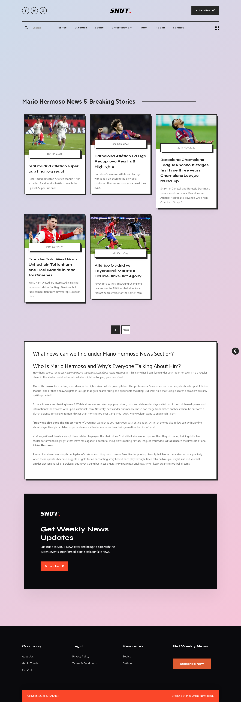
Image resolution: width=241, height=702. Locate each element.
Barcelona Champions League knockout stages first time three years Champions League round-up (184, 170)
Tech (143, 27)
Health (160, 27)
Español (27, 670)
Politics (61, 27)
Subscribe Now (192, 663)
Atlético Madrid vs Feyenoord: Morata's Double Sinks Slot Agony (118, 270)
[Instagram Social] (43, 10)
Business (80, 27)
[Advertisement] (120, 62)
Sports (99, 27)
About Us (28, 656)
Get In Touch (30, 663)
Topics (127, 656)
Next (126, 330)
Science (179, 27)
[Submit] (26, 28)
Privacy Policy (80, 656)
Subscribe (203, 10)
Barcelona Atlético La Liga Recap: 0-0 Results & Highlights (120, 161)
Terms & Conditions (84, 663)
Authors (127, 663)
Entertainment (122, 27)
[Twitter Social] (34, 10)
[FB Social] (25, 10)
